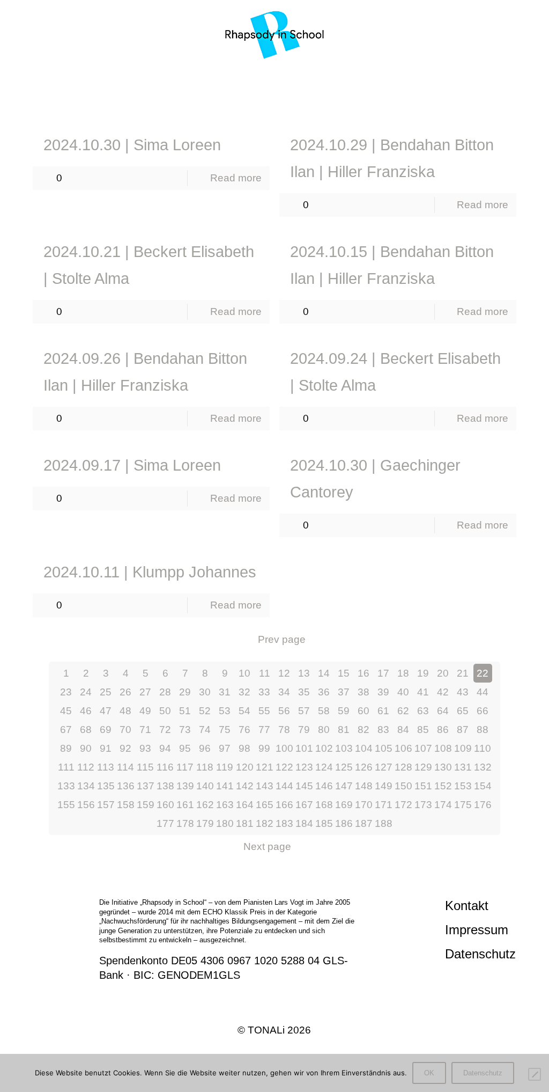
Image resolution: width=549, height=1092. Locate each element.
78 (284, 729)
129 (423, 767)
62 (403, 710)
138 (165, 785)
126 (364, 767)
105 (383, 748)
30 (205, 692)
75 (225, 729)
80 (324, 729)
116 (165, 767)
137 (145, 785)
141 (225, 785)
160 (165, 804)
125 (344, 767)
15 (344, 673)
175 (463, 804)
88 (482, 729)
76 (244, 729)
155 (66, 804)
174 (443, 804)
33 (264, 692)
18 (403, 673)
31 (225, 692)
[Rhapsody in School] (274, 35)
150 (403, 785)
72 (165, 729)
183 (284, 823)
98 (244, 748)
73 (185, 729)
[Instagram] (274, 1052)
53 (225, 710)
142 (245, 785)
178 (185, 823)
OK (429, 1073)
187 (364, 823)
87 (463, 729)
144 (284, 785)
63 (423, 710)
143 (264, 785)
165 (264, 804)
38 (363, 692)
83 (383, 729)
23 (66, 692)
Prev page (282, 639)
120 (245, 767)
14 (324, 673)
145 (304, 785)
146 (324, 785)
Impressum (476, 929)
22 (482, 673)
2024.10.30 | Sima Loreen (132, 144)
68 (86, 729)
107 (423, 748)
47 (106, 710)
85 (423, 729)
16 (363, 673)
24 (86, 692)
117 (185, 767)
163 (225, 804)
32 (244, 692)
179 (205, 823)
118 (204, 767)
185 (324, 823)
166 (284, 804)
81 (344, 729)
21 (463, 673)
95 (185, 748)
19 (423, 673)
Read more (236, 178)
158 (126, 804)
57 (304, 710)
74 (205, 729)
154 (483, 785)
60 (363, 710)
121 (264, 767)
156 (86, 804)
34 (284, 692)
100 (284, 748)
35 (304, 692)
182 (264, 823)
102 (324, 748)
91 (106, 748)
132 (483, 767)
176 (483, 804)
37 (344, 692)
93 (145, 748)
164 (245, 804)
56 (284, 710)
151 (423, 785)
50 (165, 710)
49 (145, 710)
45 (66, 710)
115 (145, 767)
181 (245, 823)
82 (363, 729)
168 (324, 804)
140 (205, 785)
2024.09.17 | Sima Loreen (132, 465)
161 (185, 804)
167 (304, 804)
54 (244, 710)
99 (264, 748)
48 (125, 710)
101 (304, 748)
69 (106, 729)
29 (185, 692)
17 (383, 673)
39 (383, 692)
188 (383, 823)
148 (364, 785)
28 (165, 692)
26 (125, 692)
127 (383, 767)
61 (383, 710)
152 (443, 785)
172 (403, 804)
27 (145, 692)
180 (225, 823)
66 (482, 710)
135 (106, 785)
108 (443, 748)
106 (403, 748)
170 (364, 804)
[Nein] (534, 1074)
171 (383, 804)
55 (264, 710)
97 (225, 748)
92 (125, 748)
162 (205, 804)
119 (224, 767)
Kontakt (466, 905)
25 (106, 692)
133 (66, 785)
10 (244, 673)
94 (165, 748)
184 (304, 823)
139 (185, 785)
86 (443, 729)
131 (463, 767)
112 (85, 767)
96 (205, 748)
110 (482, 748)
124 (324, 767)
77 (264, 729)
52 (205, 710)
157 (106, 804)
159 (145, 804)
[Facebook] (253, 1052)
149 (383, 785)
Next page (267, 846)
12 (284, 673)
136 (126, 785)
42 (443, 692)
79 (304, 729)
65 (463, 710)
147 (344, 785)
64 (443, 710)
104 (364, 748)
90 (86, 748)
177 (165, 823)
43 (463, 692)
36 (324, 692)
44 (482, 692)
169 (344, 804)
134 (86, 785)
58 (324, 710)
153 (463, 785)
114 (125, 767)
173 (423, 804)
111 (66, 767)
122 (284, 767)
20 (443, 673)
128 (403, 767)
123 (304, 767)
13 (304, 673)
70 (125, 729)
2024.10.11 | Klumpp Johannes (149, 572)
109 (463, 748)
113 (105, 767)
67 (66, 729)
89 (66, 748)
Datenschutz (480, 954)
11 (264, 673)
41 (423, 692)
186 (344, 823)
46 (86, 710)
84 (403, 729)
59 (344, 710)
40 (403, 692)
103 (344, 748)
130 (443, 767)
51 (185, 710)
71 (145, 729)
